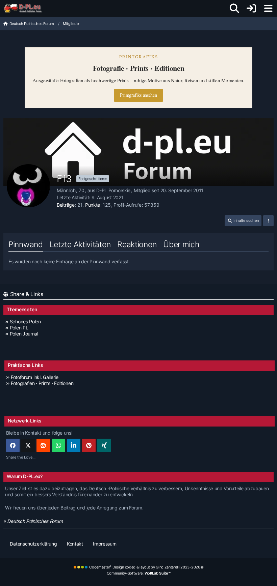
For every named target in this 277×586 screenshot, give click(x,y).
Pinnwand (25, 244)
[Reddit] (43, 445)
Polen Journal (24, 333)
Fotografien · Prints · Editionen (42, 383)
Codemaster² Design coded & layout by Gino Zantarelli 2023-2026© (146, 567)
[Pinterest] (89, 445)
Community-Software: (139, 573)
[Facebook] (13, 445)
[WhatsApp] (58, 445)
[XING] (104, 445)
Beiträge (66, 205)
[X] (28, 445)
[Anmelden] (251, 8)
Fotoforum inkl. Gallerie (34, 377)
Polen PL (19, 327)
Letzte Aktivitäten (80, 244)
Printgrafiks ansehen (138, 95)
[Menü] (268, 8)
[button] (243, 220)
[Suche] (234, 8)
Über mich (181, 244)
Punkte (92, 205)
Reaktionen (136, 244)
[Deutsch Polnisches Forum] (25, 8)
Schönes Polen (25, 321)
